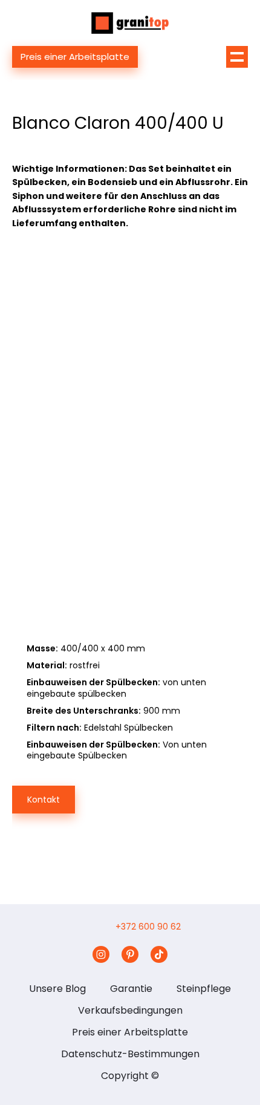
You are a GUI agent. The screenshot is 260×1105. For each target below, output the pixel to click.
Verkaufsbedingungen (130, 1010)
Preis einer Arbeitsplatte (75, 56)
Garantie (131, 989)
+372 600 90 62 (148, 927)
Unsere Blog (57, 989)
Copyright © (130, 1076)
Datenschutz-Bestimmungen (130, 1054)
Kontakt (43, 800)
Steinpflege (204, 989)
